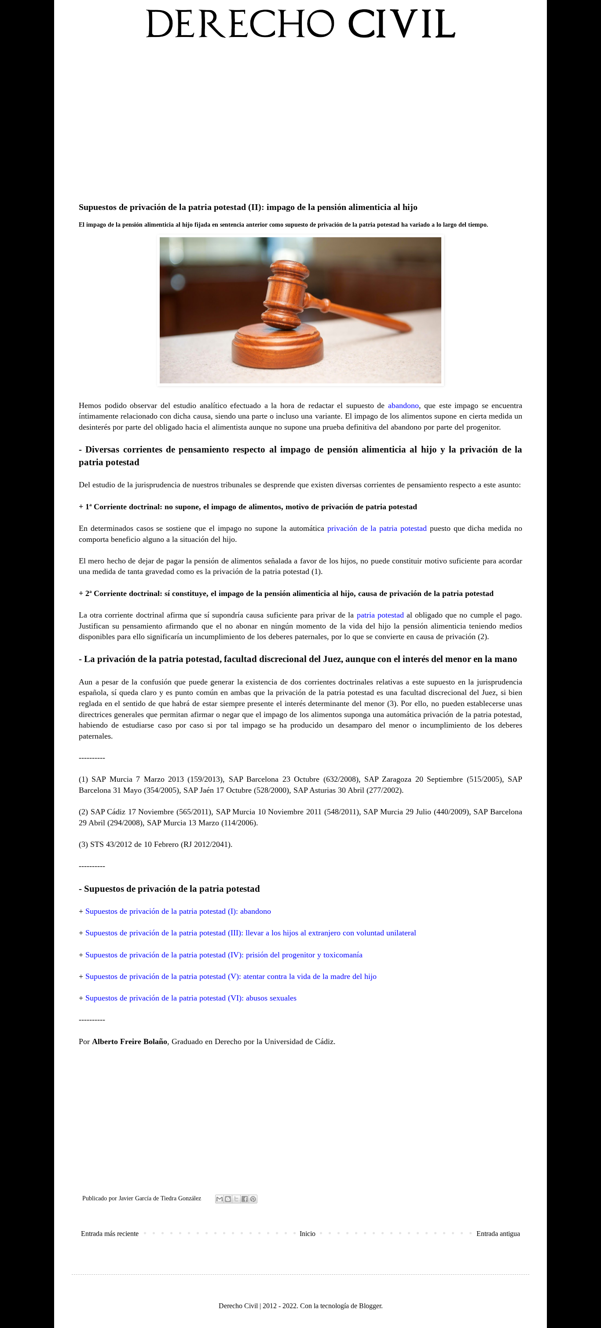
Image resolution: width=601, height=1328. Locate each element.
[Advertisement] (300, 118)
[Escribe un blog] (228, 1199)
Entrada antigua (498, 1233)
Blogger (370, 1306)
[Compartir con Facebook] (244, 1199)
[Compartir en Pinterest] (253, 1199)
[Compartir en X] (236, 1199)
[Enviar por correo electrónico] (219, 1199)
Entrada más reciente (110, 1233)
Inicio (307, 1233)
